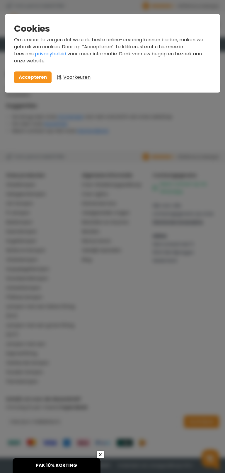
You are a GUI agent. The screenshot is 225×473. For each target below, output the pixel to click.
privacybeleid (50, 53)
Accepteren (33, 77)
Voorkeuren (77, 77)
